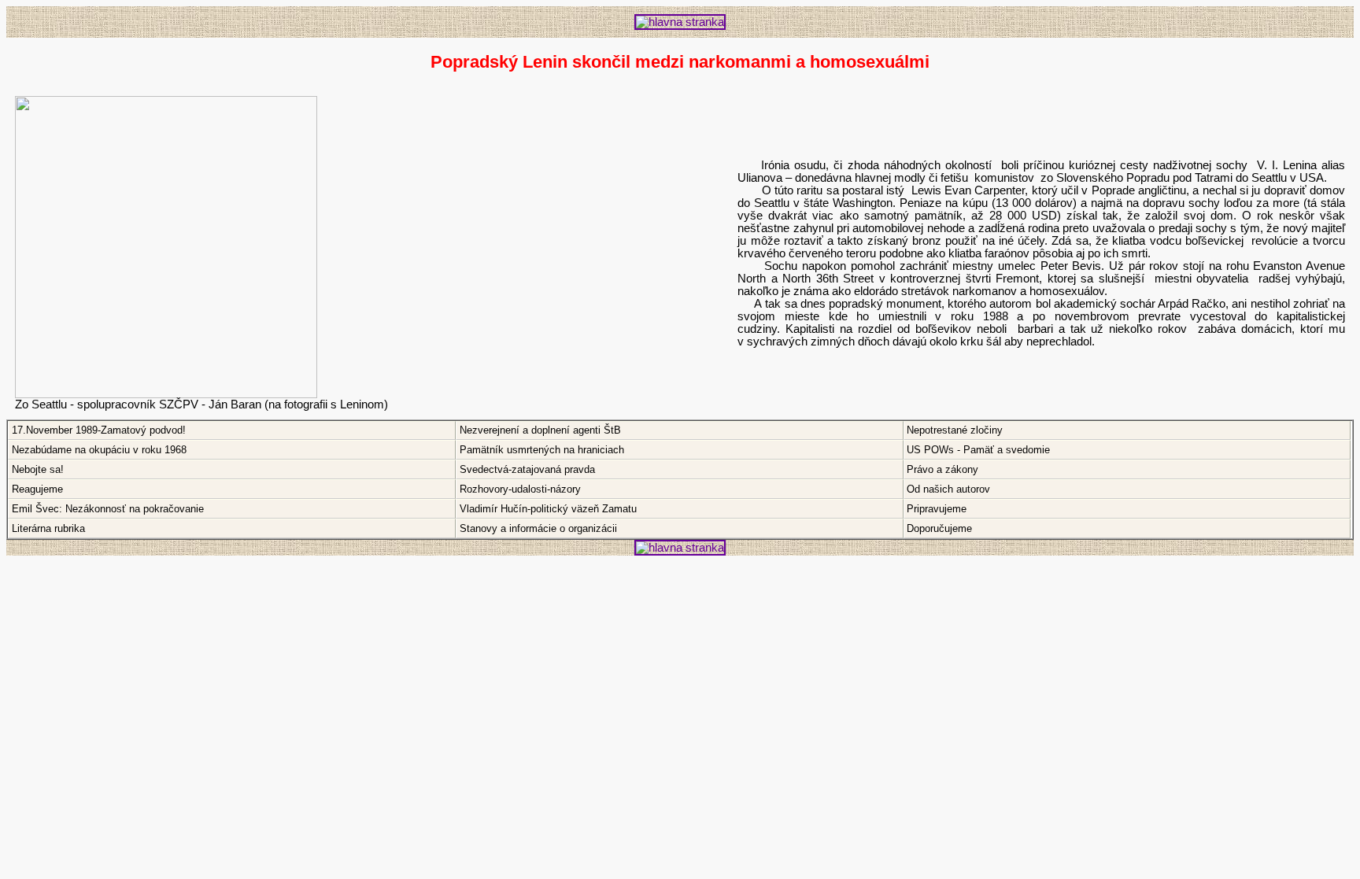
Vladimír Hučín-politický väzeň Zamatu (548, 509)
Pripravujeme (936, 509)
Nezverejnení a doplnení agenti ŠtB (540, 430)
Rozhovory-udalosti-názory (520, 489)
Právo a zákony (942, 469)
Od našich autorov (948, 489)
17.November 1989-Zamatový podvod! (99, 430)
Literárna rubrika (48, 528)
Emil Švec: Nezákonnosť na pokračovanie (108, 509)
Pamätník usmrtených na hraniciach (542, 450)
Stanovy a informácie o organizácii (538, 528)
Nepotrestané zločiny (955, 430)
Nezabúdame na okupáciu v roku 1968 (99, 450)
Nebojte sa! (38, 469)
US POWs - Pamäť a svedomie (978, 450)
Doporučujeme (939, 528)
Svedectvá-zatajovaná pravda (527, 469)
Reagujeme (37, 489)
